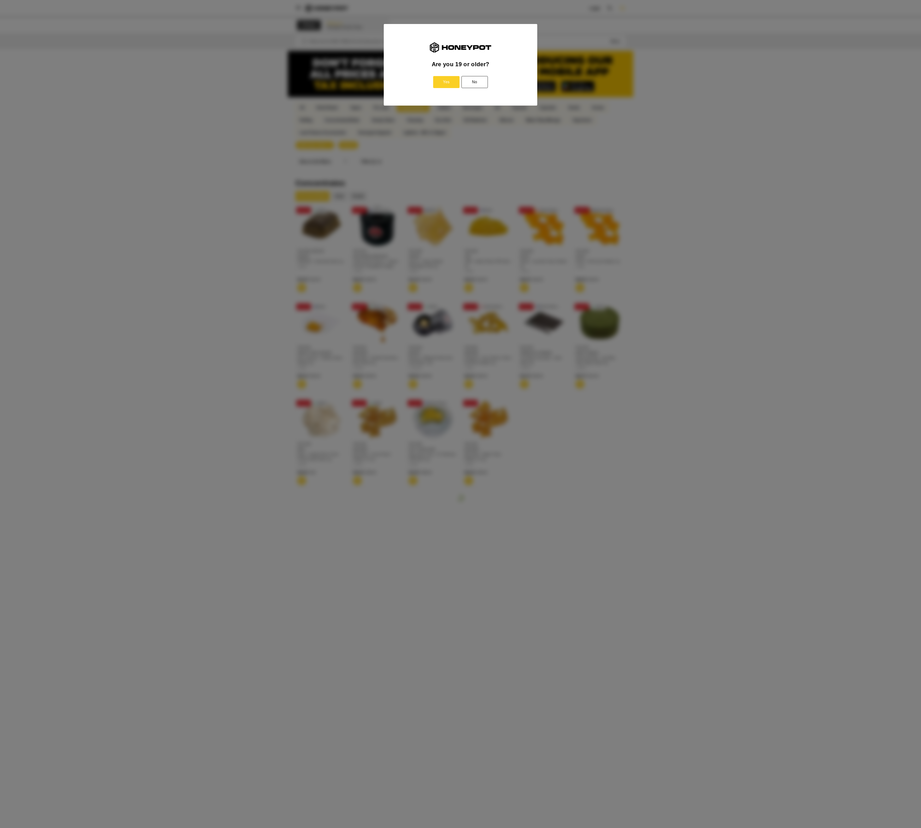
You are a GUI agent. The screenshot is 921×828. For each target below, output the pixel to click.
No (474, 82)
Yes (446, 82)
